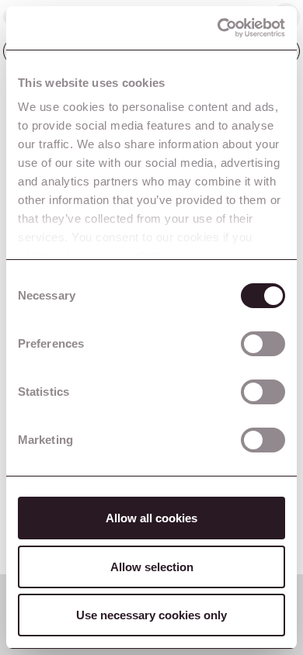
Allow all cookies (151, 518)
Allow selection (151, 567)
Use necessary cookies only (151, 615)
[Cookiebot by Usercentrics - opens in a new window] (218, 28)
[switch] (263, 343)
